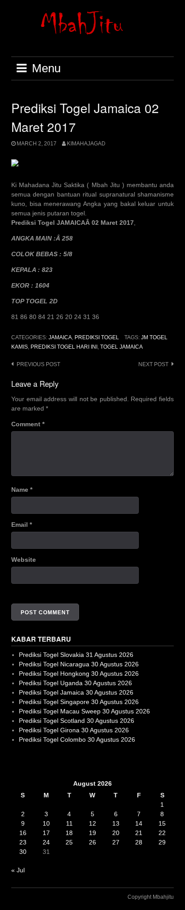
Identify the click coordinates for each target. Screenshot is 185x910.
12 (92, 823)
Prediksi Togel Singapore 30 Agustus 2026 (79, 701)
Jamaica (60, 337)
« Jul (18, 870)
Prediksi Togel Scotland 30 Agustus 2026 (76, 720)
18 (69, 832)
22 (162, 832)
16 (22, 832)
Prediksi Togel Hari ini (64, 347)
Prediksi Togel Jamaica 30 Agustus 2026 (76, 692)
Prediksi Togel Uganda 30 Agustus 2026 (75, 683)
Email (21, 524)
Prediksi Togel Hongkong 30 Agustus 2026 (79, 673)
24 (46, 842)
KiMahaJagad (86, 143)
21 (138, 832)
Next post (153, 364)
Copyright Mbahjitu (151, 897)
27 (115, 842)
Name (21, 489)
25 (69, 842)
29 (162, 842)
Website (23, 559)
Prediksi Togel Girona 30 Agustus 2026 (74, 730)
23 (22, 842)
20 (115, 832)
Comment (27, 424)
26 (92, 842)
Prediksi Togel (97, 337)
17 (46, 832)
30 (22, 851)
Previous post (38, 364)
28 (138, 842)
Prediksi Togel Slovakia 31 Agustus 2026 (76, 654)
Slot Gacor (26, 761)
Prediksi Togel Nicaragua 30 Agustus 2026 (79, 664)
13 (115, 823)
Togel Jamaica (121, 347)
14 (138, 823)
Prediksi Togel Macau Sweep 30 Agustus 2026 (84, 711)
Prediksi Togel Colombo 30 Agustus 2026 (77, 739)
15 (162, 823)
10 (46, 823)
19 (92, 832)
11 (69, 823)
